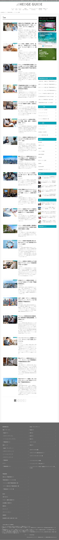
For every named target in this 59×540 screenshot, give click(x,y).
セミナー (20, 9)
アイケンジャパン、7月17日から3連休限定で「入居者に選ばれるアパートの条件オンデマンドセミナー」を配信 (49, 186)
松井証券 (40, 157)
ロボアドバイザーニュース (8, 451)
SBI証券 (39, 148)
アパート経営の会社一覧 (43, 135)
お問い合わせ (5, 496)
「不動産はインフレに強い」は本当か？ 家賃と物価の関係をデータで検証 (49, 221)
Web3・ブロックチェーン (8, 448)
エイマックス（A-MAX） (43, 109)
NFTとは (31, 432)
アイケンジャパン (41, 129)
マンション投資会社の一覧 (43, 118)
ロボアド (12, 0)
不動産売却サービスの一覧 (8, 489)
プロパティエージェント (43, 115)
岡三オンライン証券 (42, 160)
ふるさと (27, 0)
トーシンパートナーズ (42, 112)
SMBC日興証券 (41, 154)
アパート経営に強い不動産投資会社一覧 (11, 486)
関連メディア (45, 9)
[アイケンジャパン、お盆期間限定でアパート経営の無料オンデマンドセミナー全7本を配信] (39, 177)
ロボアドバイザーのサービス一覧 (36, 455)
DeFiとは (31, 435)
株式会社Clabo (32, 534)
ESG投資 (32, 0)
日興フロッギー (41, 145)
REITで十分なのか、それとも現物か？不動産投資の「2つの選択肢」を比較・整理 (49, 217)
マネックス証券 (41, 151)
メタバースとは (33, 442)
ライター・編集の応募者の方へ (9, 499)
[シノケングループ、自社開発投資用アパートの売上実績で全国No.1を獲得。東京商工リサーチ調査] (39, 195)
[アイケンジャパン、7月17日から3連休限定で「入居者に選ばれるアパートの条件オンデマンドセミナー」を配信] (39, 186)
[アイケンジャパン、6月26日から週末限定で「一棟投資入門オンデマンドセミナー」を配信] (39, 191)
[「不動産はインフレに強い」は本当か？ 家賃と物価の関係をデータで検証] (39, 221)
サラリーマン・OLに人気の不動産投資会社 (46, 90)
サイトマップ (5, 509)
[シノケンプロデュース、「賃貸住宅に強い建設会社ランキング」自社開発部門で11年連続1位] (39, 182)
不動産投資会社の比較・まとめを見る (45, 102)
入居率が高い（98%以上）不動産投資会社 (46, 81)
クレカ (52, 0)
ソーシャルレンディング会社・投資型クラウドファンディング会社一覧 (42, 467)
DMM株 (39, 163)
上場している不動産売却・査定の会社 (45, 99)
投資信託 (37, 0)
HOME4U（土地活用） (42, 132)
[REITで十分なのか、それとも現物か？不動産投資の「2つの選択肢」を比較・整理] (39, 217)
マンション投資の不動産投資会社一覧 (10, 483)
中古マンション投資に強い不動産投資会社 (46, 87)
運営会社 (4, 506)
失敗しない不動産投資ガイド (8, 476)
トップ (2, 0)
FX (46, 0)
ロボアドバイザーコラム (8, 435)
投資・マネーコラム (6, 429)
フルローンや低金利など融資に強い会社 (46, 93)
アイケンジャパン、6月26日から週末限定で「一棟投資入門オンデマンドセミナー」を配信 (49, 190)
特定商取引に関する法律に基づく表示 (10, 518)
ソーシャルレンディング (8, 454)
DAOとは (31, 445)
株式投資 (42, 0)
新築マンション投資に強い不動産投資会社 (46, 84)
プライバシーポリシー (7, 512)
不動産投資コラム (6, 442)
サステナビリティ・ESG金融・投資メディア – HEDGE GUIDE (41, 537)
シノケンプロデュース (42, 126)
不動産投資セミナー (7, 466)
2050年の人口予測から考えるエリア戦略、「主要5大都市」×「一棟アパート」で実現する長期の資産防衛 (49, 203)
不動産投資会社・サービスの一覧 (9, 480)
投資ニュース (5, 445)
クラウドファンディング (33, 9)
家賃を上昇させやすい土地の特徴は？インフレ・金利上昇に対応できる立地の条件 (49, 212)
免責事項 (4, 515)
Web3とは (32, 429)
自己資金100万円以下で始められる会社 (46, 96)
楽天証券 (40, 142)
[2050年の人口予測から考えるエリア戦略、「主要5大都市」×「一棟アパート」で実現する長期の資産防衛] (39, 204)
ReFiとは (31, 438)
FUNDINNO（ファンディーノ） (44, 169)
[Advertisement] (20, 413)
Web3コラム (5, 432)
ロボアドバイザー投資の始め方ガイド (37, 452)
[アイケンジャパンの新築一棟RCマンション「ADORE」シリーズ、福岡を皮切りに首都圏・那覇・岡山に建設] (39, 208)
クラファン (17, 0)
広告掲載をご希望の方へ (7, 503)
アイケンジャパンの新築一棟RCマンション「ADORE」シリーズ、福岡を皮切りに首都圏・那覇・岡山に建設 (49, 208)
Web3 (25, 9)
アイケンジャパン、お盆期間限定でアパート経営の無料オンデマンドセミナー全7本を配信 (49, 177)
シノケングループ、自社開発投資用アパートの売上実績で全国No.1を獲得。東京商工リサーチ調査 (49, 195)
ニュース (12, 9)
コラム (16, 9)
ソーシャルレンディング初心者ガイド (37, 463)
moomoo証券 (41, 166)
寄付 (56, 0)
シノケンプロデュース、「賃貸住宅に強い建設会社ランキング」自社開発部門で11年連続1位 (49, 182)
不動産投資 (22, 0)
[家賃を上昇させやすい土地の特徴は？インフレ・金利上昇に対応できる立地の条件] (39, 212)
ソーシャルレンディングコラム (9, 438)
